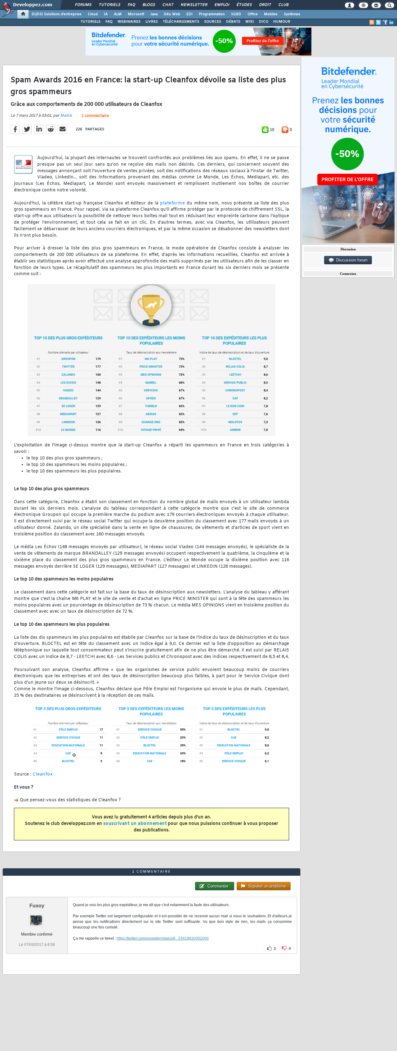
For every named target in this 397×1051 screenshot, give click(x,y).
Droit (264, 4)
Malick (66, 115)
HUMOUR (281, 22)
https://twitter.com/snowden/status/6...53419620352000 (163, 938)
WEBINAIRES (129, 22)
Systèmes (292, 14)
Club (283, 4)
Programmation (212, 14)
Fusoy (36, 905)
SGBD (236, 14)
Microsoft (136, 14)
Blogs (148, 4)
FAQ (131, 4)
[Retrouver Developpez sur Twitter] (378, 22)
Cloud (93, 14)
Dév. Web (172, 14)
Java (154, 14)
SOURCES (212, 22)
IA (106, 14)
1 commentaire (95, 116)
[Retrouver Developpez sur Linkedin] (391, 22)
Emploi (222, 4)
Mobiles (271, 14)
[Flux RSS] (371, 22)
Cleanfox (43, 774)
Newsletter (193, 4)
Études (244, 4)
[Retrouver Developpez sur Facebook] (384, 22)
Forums (83, 4)
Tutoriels (109, 4)
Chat (168, 4)
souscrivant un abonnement (135, 824)
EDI (189, 14)
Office (253, 14)
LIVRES (151, 22)
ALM (118, 14)
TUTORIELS (90, 22)
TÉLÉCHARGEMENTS (181, 22)
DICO (263, 22)
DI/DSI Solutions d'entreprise (57, 14)
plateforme (172, 203)
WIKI (249, 22)
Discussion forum (351, 260)
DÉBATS (233, 22)
